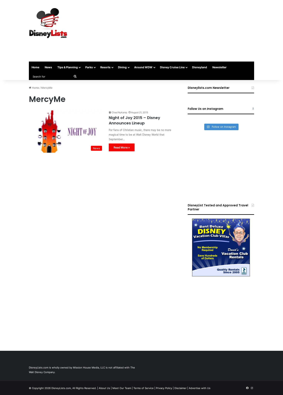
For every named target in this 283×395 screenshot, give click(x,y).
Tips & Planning (67, 67)
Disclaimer (180, 388)
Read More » (122, 147)
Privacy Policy (164, 388)
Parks (89, 67)
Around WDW (143, 67)
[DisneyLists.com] (48, 23)
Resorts (105, 67)
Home (35, 67)
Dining (122, 67)
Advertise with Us (199, 388)
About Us (104, 388)
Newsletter (219, 67)
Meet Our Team (121, 388)
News (48, 67)
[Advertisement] (180, 31)
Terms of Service (143, 388)
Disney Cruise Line (172, 67)
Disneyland (199, 67)
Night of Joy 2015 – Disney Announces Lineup (134, 120)
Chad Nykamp (119, 112)
